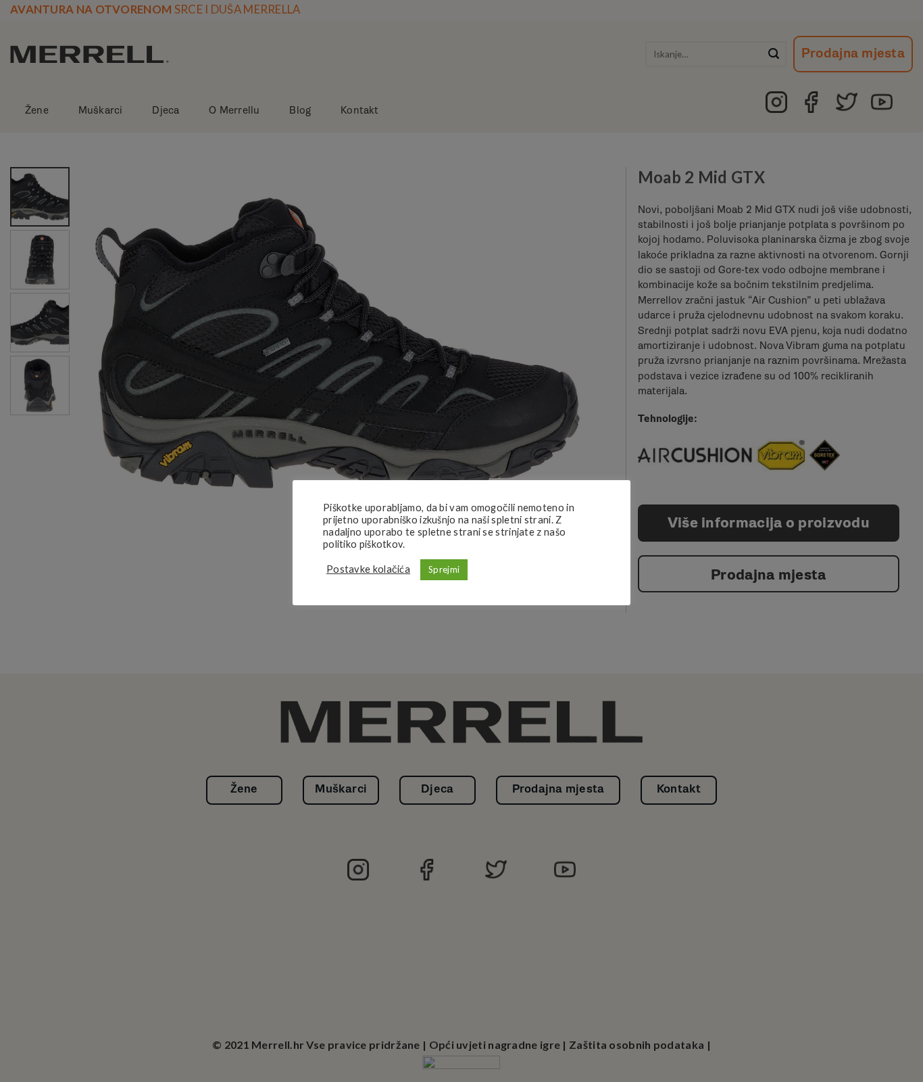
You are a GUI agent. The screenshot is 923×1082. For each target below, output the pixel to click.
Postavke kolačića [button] (368, 569)
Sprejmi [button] (443, 569)
